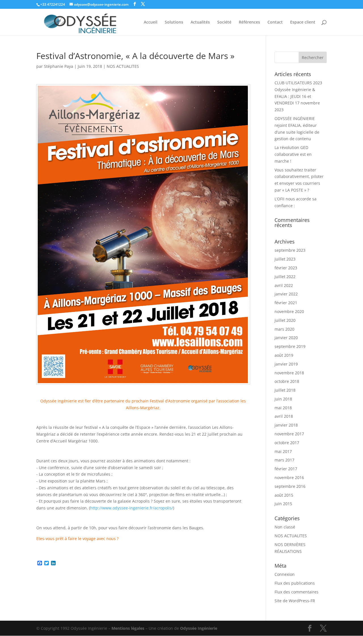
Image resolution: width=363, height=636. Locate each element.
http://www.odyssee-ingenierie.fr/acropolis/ (131, 508)
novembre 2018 (289, 372)
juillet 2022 (285, 276)
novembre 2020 (289, 311)
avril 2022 (284, 285)
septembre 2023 (290, 250)
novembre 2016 (289, 477)
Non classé (285, 527)
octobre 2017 (287, 442)
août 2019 (284, 355)
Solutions (174, 22)
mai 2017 (283, 451)
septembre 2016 (290, 486)
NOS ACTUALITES (123, 66)
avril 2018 (284, 416)
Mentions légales (127, 628)
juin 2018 (283, 399)
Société (224, 22)
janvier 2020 (286, 337)
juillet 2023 (285, 259)
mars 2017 (284, 460)
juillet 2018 (285, 390)
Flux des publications (295, 583)
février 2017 (286, 468)
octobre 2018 (287, 381)
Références (249, 22)
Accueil (150, 22)
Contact (275, 22)
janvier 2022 (286, 294)
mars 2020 (284, 329)
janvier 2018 (286, 425)
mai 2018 (283, 407)
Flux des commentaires (296, 592)
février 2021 (286, 302)
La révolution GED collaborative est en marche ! (293, 154)
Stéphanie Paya (58, 66)
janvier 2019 (286, 364)
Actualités (200, 22)
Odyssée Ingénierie (198, 628)
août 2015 (284, 495)
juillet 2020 (285, 320)
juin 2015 (283, 503)
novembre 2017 (289, 433)
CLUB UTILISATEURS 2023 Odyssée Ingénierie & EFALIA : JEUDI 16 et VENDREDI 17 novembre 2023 (298, 96)
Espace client (302, 22)
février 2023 (286, 267)
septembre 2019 (290, 346)
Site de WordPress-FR (295, 600)
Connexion (285, 574)
